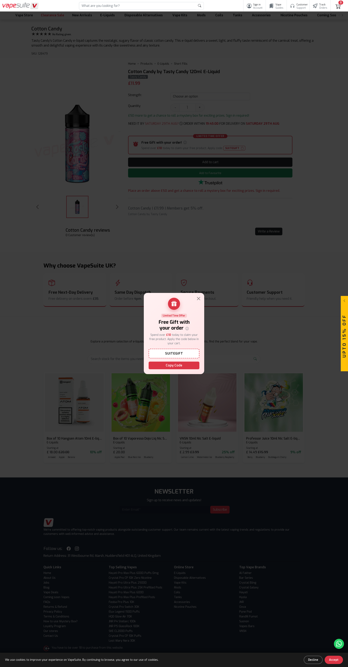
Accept (334, 660)
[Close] (198, 298)
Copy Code (174, 365)
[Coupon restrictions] (187, 328)
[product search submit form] (200, 6)
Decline (313, 660)
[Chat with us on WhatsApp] (339, 644)
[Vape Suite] (20, 5)
